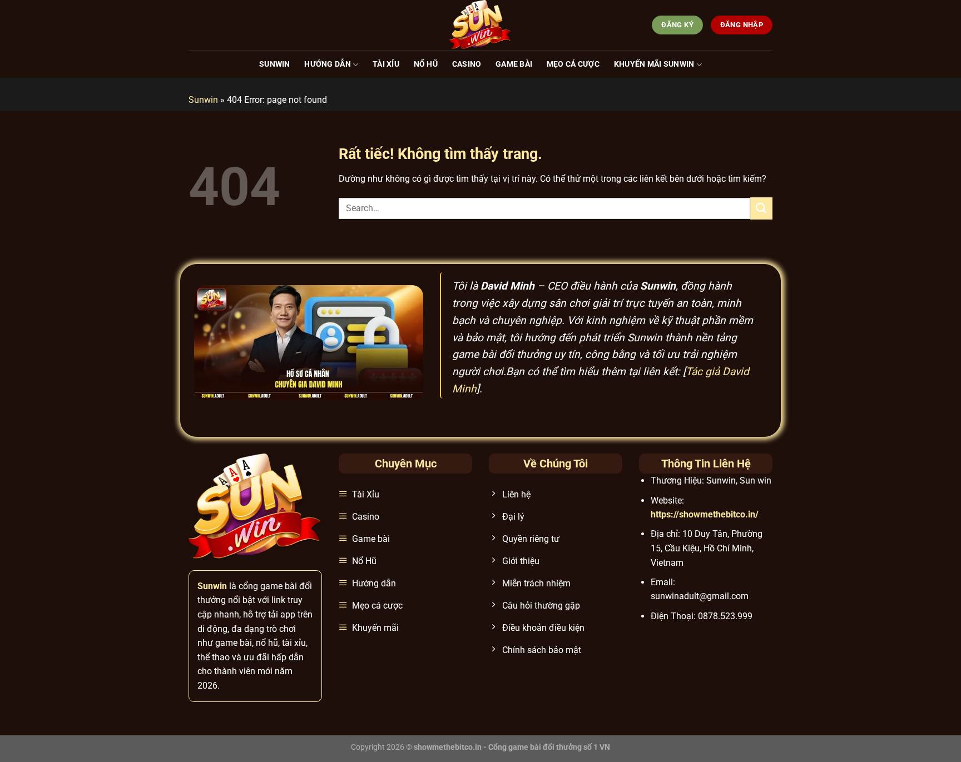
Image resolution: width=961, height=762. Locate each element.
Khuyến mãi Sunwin (654, 64)
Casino (467, 64)
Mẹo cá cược (573, 64)
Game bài (514, 64)
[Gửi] (761, 208)
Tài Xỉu (386, 64)
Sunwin (274, 64)
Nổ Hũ (426, 64)
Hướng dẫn (327, 64)
